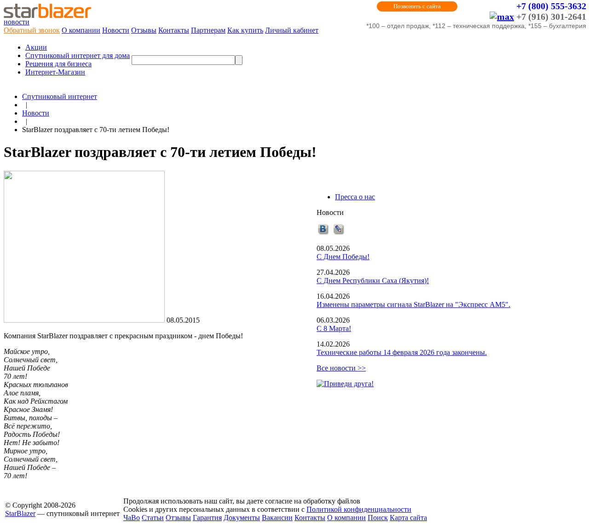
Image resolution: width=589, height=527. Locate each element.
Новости (115, 30)
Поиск (378, 517)
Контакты (173, 30)
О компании (81, 30)
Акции (36, 47)
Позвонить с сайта (417, 6)
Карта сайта (408, 517)
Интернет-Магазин (55, 72)
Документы (242, 517)
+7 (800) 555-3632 (551, 6)
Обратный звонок (32, 30)
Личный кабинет (291, 30)
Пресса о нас (355, 197)
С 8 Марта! (334, 328)
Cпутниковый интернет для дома (77, 55)
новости (16, 22)
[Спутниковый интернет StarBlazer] (47, 15)
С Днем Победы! (343, 257)
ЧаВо (131, 517)
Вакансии (277, 517)
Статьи (153, 517)
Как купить (245, 30)
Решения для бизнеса (58, 64)
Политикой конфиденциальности (358, 509)
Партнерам (208, 30)
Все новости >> (341, 368)
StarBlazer (20, 513)
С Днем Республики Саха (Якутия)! (373, 280)
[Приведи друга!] (345, 384)
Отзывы (143, 30)
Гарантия (207, 517)
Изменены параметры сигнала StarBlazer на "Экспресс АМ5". (413, 304)
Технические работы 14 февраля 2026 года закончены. (402, 352)
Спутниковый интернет (59, 96)
